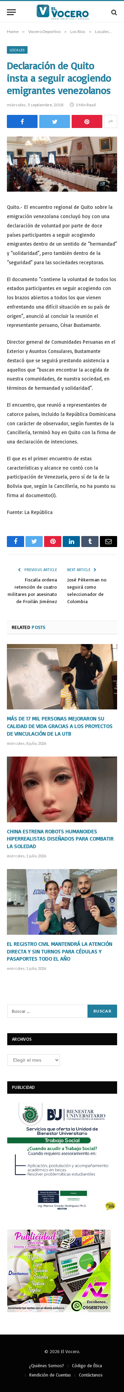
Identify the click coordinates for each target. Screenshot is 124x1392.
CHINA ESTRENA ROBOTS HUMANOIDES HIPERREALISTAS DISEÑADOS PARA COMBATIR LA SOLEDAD (60, 839)
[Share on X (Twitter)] (54, 121)
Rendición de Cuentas (50, 1375)
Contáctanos (91, 1375)
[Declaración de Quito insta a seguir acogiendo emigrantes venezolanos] (62, 164)
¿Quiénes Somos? (46, 1365)
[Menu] (11, 12)
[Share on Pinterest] (87, 121)
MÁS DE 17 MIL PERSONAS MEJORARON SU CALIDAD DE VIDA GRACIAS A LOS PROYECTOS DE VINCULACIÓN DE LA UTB (60, 726)
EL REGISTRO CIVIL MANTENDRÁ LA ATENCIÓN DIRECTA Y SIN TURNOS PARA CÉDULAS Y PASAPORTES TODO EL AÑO (59, 951)
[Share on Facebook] (22, 121)
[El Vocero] (65, 12)
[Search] (113, 12)
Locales (17, 50)
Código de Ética (87, 1365)
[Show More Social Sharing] (110, 121)
